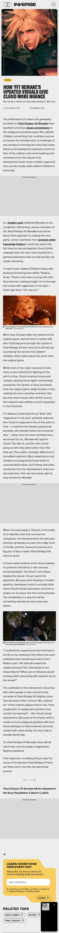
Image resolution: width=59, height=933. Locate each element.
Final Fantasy (13, 920)
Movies (33, 915)
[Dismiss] (54, 904)
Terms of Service (17, 891)
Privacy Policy (34, 891)
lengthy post (15, 222)
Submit (42, 898)
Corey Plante (14, 108)
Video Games (12, 915)
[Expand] (44, 904)
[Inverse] (25, 4)
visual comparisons (37, 127)
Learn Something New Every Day (22, 865)
